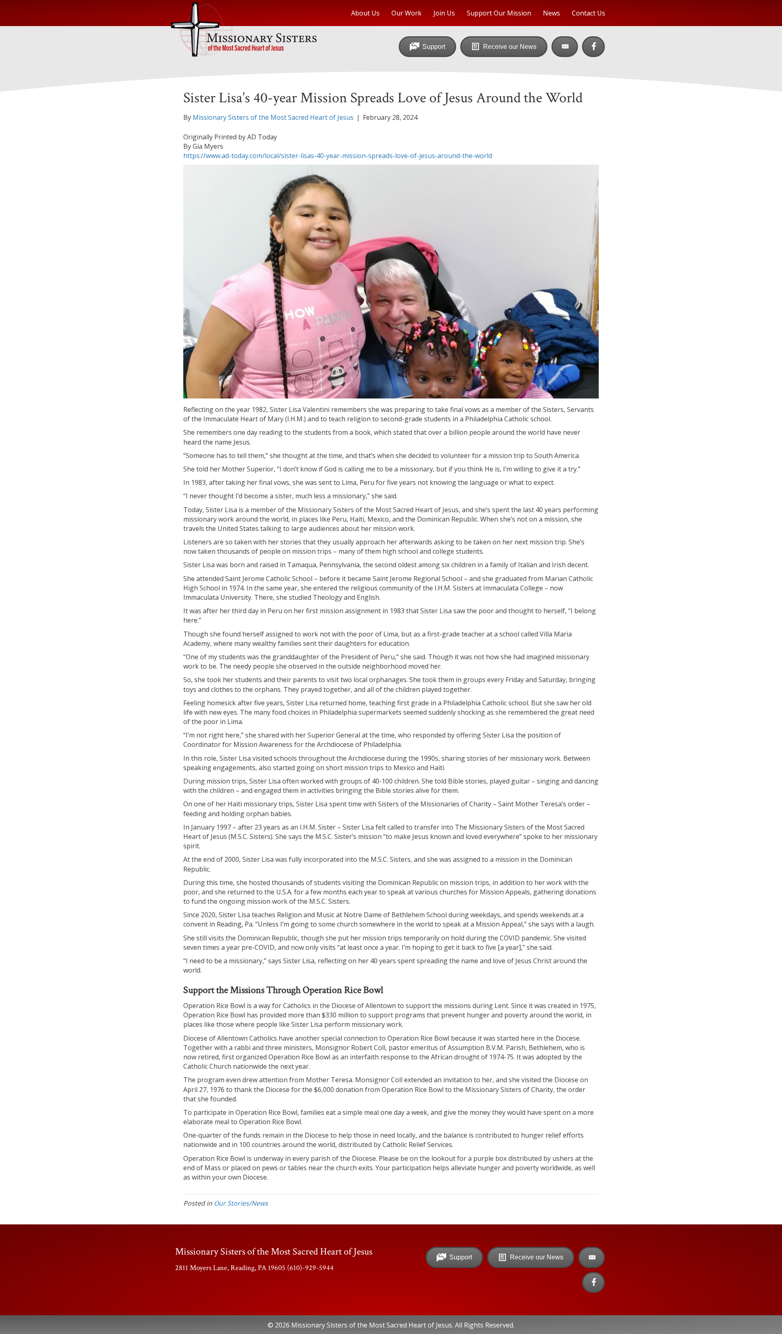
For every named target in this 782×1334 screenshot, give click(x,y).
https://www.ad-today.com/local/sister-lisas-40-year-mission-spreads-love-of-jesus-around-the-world (337, 155)
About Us (365, 13)
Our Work (406, 13)
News (551, 13)
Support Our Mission (499, 13)
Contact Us (588, 13)
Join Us (444, 13)
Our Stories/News (241, 1203)
